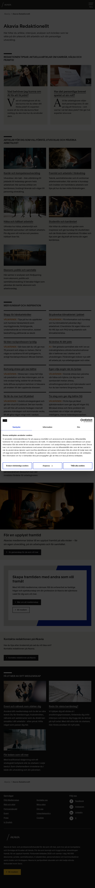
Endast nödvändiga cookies (17, 466)
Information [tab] (47, 427)
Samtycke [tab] (17, 427)
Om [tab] (78, 427)
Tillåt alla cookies (78, 466)
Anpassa (46, 466)
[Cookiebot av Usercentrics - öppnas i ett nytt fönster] (82, 420)
